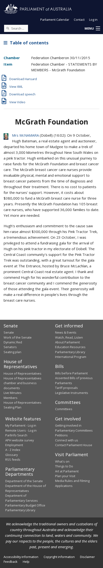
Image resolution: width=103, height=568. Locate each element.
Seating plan (12, 352)
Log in (93, 19)
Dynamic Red (13, 342)
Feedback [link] (10, 561)
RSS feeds (12, 459)
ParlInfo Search (16, 435)
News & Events (65, 332)
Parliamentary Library (70, 352)
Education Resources (70, 347)
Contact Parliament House (73, 445)
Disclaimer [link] (87, 557)
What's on (62, 461)
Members (10, 398)
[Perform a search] (7, 28)
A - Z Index (12, 450)
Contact (79, 19)
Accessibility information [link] (21, 557)
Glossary (11, 455)
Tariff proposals (66, 388)
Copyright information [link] (59, 557)
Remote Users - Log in (21, 430)
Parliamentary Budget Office (25, 505)
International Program (70, 357)
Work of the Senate (18, 337)
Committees (63, 409)
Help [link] (26, 561)
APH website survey (19, 440)
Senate (9, 332)
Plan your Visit (65, 476)
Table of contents (27, 43)
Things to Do (64, 466)
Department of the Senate (24, 481)
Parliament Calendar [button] (54, 19)
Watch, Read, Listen (69, 337)
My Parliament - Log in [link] (20, 425)
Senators (10, 347)
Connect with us (66, 440)
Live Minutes (13, 393)
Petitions (61, 435)
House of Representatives (22, 373)
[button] (92, 29)
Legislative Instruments (71, 393)
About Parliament (67, 342)
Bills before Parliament (71, 373)
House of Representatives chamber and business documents (22, 383)
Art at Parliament (67, 471)
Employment (14, 445)
